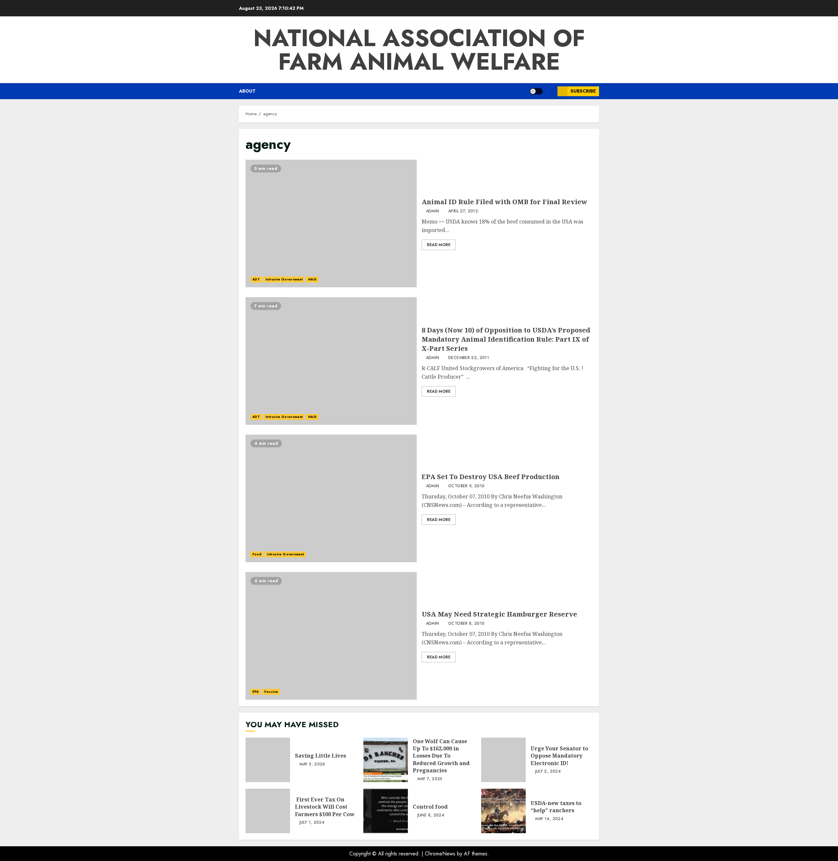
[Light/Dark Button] (536, 91)
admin (432, 211)
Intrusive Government (283, 279)
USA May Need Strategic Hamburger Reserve (331, 636)
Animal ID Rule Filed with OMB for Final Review (331, 223)
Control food (385, 811)
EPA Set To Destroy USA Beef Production (331, 498)
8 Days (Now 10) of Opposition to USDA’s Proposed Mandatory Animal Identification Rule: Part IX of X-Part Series (331, 361)
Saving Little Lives (268, 760)
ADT (256, 279)
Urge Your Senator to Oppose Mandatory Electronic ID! (503, 760)
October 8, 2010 (466, 623)
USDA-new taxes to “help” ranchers (503, 811)
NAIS (312, 279)
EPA (255, 691)
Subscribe (583, 91)
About (247, 91)
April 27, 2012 (463, 211)
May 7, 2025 (430, 779)
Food (256, 554)
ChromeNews (440, 853)
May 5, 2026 (312, 764)
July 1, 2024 (312, 822)
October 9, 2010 (466, 486)
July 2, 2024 (548, 771)
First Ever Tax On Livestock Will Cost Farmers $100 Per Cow (268, 811)
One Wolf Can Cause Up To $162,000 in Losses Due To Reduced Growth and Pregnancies (385, 760)
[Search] (550, 91)
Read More (438, 245)
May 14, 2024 (549, 819)
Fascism (271, 691)
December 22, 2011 (468, 358)
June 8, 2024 (430, 815)
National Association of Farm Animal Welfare (419, 50)
